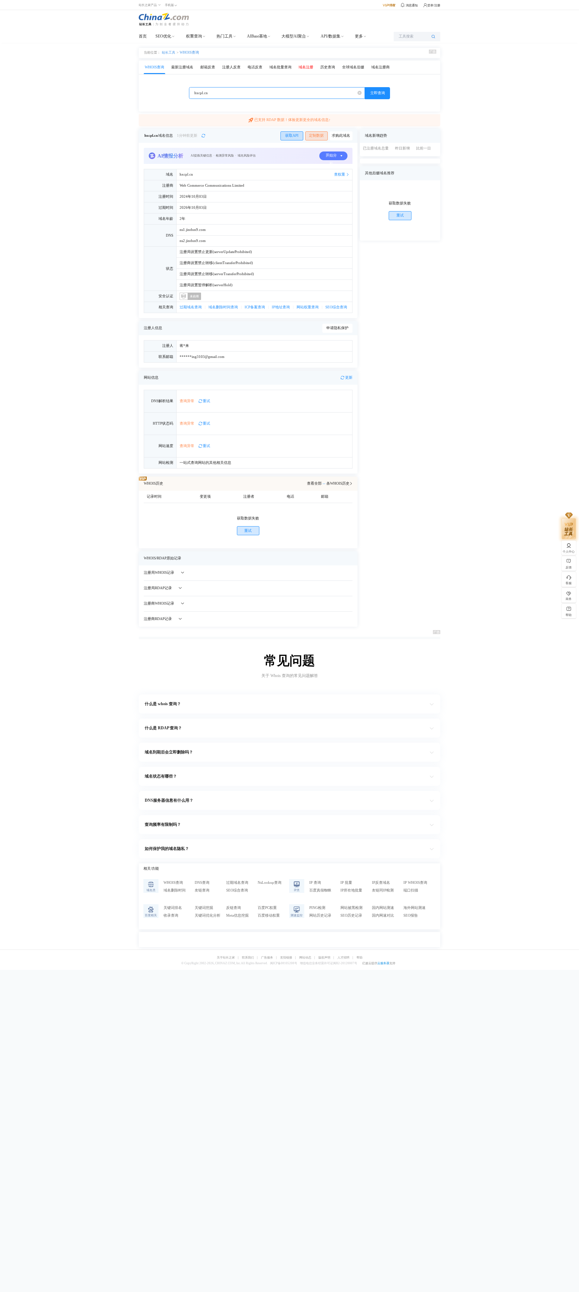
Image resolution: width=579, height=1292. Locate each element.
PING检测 (317, 908)
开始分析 (331, 156)
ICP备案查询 (255, 307)
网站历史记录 (320, 915)
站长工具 (168, 52)
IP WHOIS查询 (415, 882)
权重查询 (194, 36)
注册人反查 (231, 67)
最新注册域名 (182, 67)
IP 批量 (346, 882)
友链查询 (202, 890)
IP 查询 (315, 882)
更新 (348, 377)
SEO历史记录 (351, 915)
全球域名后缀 (353, 67)
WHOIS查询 (189, 52)
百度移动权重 (269, 915)
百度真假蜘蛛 (320, 890)
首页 (143, 36)
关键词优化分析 (207, 915)
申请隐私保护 (337, 328)
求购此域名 (341, 135)
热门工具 (224, 36)
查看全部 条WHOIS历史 (328, 483)
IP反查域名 (381, 882)
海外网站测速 (414, 908)
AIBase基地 (257, 36)
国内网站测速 (383, 908)
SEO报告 (410, 915)
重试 (206, 401)
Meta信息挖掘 (237, 915)
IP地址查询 (281, 307)
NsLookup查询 (269, 882)
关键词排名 (173, 908)
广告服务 (267, 957)
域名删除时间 (175, 890)
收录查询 (171, 915)
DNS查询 (202, 882)
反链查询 (233, 908)
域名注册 (306, 67)
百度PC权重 (267, 908)
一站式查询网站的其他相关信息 (205, 463)
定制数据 (316, 135)
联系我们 (248, 957)
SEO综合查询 (336, 307)
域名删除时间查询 (223, 307)
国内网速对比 (383, 915)
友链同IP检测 (383, 890)
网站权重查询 (308, 307)
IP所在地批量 (351, 890)
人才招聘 (343, 957)
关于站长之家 (226, 957)
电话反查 (255, 67)
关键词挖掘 (204, 908)
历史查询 (327, 67)
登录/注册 (433, 5)
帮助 (360, 957)
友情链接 (286, 957)
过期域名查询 (191, 307)
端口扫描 (410, 890)
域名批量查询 (280, 67)
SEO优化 (163, 36)
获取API (292, 135)
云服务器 (383, 963)
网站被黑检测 (351, 908)
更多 (359, 36)
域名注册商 (380, 67)
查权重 (339, 174)
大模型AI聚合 (293, 36)
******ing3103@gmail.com (202, 357)
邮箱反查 (207, 67)
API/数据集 (330, 36)
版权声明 (324, 957)
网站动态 (305, 957)
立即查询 (377, 93)
